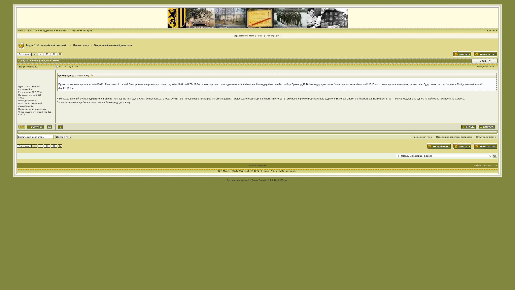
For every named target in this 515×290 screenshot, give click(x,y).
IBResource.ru (287, 171)
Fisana (265, 171)
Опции (483, 61)
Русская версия (235, 180)
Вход (260, 36)
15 (47, 54)
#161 (493, 66)
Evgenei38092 (28, 66)
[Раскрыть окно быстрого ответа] (438, 146)
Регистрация (273, 36)
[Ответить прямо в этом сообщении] (487, 127)
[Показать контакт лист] (35, 127)
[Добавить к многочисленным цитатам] (468, 127)
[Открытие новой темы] (485, 53)
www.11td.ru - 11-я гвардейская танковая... (43, 31)
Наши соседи (81, 45)
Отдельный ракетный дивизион (113, 45)
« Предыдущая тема (421, 137)
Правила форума (82, 31)
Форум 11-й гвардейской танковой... (47, 45)
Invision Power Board (254, 180)
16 (54, 54)
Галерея (492, 31)
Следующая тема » (486, 137)
